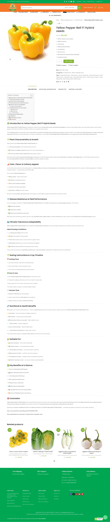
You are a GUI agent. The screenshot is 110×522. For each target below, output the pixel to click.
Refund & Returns (42, 499)
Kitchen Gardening (83, 75)
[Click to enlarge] (10, 59)
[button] (105, 517)
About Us (56, 496)
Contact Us (57, 493)
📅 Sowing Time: (14, 109)
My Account (41, 493)
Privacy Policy (41, 496)
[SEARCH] (79, 7)
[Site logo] (12, 7)
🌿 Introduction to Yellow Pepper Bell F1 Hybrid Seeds (20, 97)
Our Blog (56, 499)
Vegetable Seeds (27, 493)
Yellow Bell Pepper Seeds (79, 77)
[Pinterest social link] (74, 1)
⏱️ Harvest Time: (14, 112)
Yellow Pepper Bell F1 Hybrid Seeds (72, 79)
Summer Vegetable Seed (16, 453)
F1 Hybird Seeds (78, 20)
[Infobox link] (18, 473)
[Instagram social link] (69, 1)
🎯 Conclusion (13, 119)
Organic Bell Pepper (94, 75)
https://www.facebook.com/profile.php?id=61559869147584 (22, 411)
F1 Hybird (24, 453)
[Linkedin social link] (66, 82)
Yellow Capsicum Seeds (93, 77)
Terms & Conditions (43, 501)
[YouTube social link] (71, 1)
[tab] (32, 88)
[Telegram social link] (68, 82)
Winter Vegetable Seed (67, 20)
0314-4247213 (10, 503)
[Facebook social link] (64, 1)
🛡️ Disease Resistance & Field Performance (19, 102)
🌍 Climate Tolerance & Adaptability (17, 104)
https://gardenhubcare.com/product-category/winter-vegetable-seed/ (24, 414)
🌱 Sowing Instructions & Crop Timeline (17, 107)
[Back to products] (59, 23)
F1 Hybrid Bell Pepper (64, 75)
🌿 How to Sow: (14, 111)
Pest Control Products (28, 504)
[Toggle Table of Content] (30, 95)
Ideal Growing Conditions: (16, 106)
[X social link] (66, 1)
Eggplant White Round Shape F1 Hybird (91, 452)
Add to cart (68, 61)
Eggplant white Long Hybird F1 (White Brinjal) (67, 452)
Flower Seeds (26, 496)
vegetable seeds (68, 77)
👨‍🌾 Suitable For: (12, 116)
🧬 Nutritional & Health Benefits (16, 114)
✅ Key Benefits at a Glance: (15, 117)
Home (57, 20)
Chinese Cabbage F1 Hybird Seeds (43, 451)
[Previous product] (57, 23)
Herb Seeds (26, 499)
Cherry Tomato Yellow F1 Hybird (18, 451)
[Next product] (61, 23)
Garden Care (26, 501)
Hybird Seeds (74, 75)
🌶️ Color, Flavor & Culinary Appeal (16, 101)
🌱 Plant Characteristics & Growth (16, 99)
